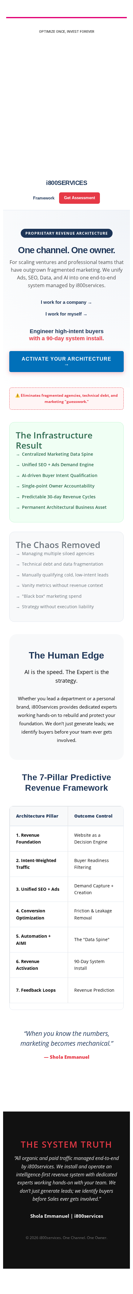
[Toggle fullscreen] (20, 1283)
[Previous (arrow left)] (6, 1291)
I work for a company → (66, 302)
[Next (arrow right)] (20, 1291)
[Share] (33, 1283)
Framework (43, 198)
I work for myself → (66, 313)
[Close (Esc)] (47, 1283)
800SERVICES (66, 182)
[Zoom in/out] (6, 1283)
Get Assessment (79, 197)
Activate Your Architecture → (66, 361)
